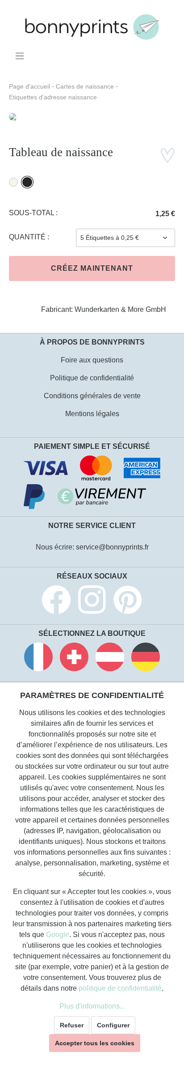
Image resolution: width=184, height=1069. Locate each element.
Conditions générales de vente (92, 396)
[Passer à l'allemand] (145, 658)
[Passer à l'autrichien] (110, 658)
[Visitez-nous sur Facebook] (56, 601)
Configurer (113, 1025)
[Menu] (21, 56)
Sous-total (32, 213)
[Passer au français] (38, 658)
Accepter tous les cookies (94, 1043)
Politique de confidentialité (92, 378)
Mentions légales (92, 413)
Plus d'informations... (92, 1006)
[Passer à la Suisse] (74, 658)
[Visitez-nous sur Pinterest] (127, 601)
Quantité (28, 237)
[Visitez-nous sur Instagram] (92, 601)
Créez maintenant (92, 268)
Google (57, 934)
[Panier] (169, 52)
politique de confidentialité (120, 988)
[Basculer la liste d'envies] (167, 155)
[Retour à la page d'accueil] (92, 27)
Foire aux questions (92, 360)
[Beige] (13, 182)
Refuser (72, 1025)
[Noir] (27, 182)
